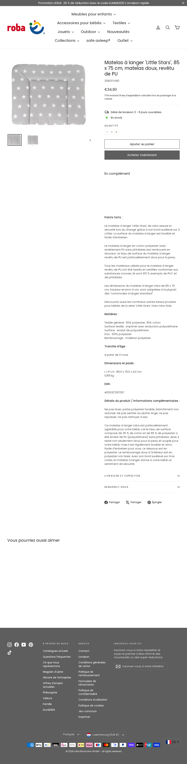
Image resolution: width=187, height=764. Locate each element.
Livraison (84, 657)
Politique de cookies (91, 705)
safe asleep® (98, 40)
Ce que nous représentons (51, 664)
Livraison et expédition (122, 475)
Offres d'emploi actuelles (53, 685)
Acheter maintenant (142, 155)
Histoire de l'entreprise (57, 677)
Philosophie (50, 692)
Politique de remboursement (89, 673)
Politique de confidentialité (88, 692)
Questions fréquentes (57, 657)
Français (68, 734)
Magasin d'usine (53, 672)
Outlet (123, 40)
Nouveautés (118, 31)
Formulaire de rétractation (87, 683)
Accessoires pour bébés (79, 22)
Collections (65, 40)
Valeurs (47, 698)
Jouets (64, 31)
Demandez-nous (116, 486)
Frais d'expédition (130, 95)
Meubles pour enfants (92, 14)
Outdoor (89, 31)
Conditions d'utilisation (93, 699)
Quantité (111, 125)
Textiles (119, 22)
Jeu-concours (88, 711)
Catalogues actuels (55, 651)
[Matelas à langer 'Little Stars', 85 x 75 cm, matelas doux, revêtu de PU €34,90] (110, 189)
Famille (47, 704)
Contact (84, 651)
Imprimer (84, 717)
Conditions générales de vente (92, 664)
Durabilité (49, 710)
